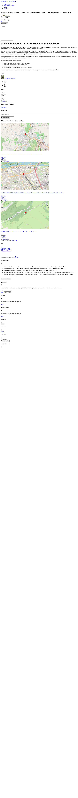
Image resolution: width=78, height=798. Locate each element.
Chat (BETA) (7, 4)
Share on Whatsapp (6, 251)
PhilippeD (6, 200)
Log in (5, 7)
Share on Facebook (6, 249)
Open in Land (8, 292)
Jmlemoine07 (6, 161)
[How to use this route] (1, 21)
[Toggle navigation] (4, 1)
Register (6, 8)
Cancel (2, 279)
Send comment (5, 117)
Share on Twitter (6, 248)
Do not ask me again (7, 290)
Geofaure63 (6, 239)
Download (8, 279)
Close (2, 324)
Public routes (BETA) (9, 5)
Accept (7, 340)
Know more (3, 107)
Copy (17, 257)
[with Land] (4, 101)
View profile (13, 78)
